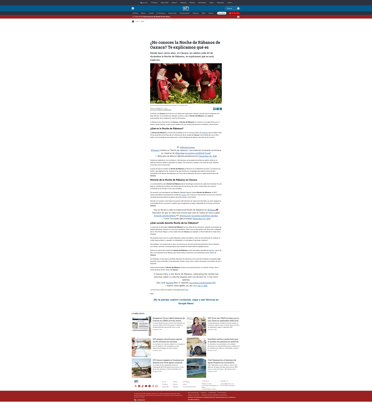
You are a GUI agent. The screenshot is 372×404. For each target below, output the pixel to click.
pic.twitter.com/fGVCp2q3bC (204, 215)
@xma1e (169, 283)
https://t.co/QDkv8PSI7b (165, 215)
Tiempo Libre (172, 13)
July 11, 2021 (202, 285)
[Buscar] (238, 8)
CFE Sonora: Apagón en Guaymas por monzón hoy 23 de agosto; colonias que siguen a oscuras (168, 361)
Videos (211, 2)
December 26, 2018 (208, 156)
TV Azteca (154, 2)
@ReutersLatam (187, 147)
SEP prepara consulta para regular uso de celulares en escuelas (167, 340)
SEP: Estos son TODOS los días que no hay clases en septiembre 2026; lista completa (223, 319)
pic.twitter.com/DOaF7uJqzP (198, 153)
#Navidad (179, 153)
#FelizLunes (185, 215)
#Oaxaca (155, 150)
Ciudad (151, 13)
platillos (211, 250)
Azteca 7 (174, 2)
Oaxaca (183, 195)
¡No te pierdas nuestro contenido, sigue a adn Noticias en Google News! (186, 301)
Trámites (135, 13)
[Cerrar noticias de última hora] (238, 16)
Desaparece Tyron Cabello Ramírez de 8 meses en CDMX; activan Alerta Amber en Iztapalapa (169, 319)
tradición (205, 133)
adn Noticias (202, 2)
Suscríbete (222, 13)
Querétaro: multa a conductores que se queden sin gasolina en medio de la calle (223, 340)
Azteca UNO (164, 2)
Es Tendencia (161, 13)
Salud (203, 13)
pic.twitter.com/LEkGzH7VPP (202, 283)
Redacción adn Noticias (164, 110)
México (143, 13)
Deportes (183, 2)
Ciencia (210, 13)
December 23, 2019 (201, 218)
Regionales (220, 2)
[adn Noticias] (186, 8)
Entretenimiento (185, 13)
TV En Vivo (235, 13)
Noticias (192, 2)
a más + (229, 2)
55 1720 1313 (223, 385)
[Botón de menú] (133, 8)
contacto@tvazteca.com (227, 383)
